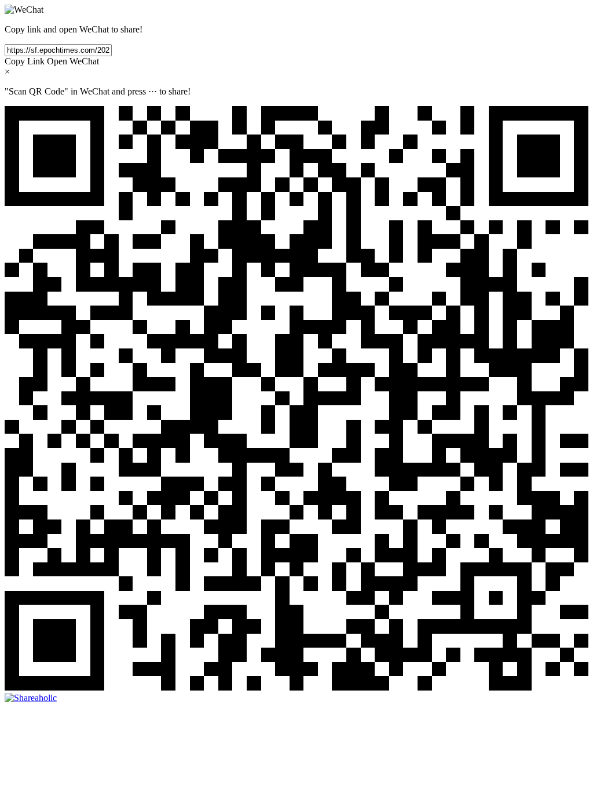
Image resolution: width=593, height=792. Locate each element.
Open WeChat (73, 61)
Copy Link (25, 61)
